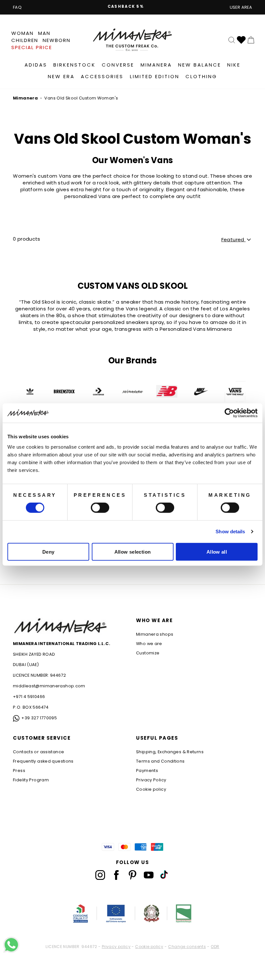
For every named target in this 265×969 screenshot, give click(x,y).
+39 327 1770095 (39, 718)
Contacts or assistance (38, 752)
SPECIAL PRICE (31, 47)
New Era (61, 76)
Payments (147, 770)
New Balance (199, 64)
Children (24, 40)
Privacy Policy (151, 780)
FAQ (17, 7)
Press (19, 770)
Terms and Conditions (160, 761)
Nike (233, 64)
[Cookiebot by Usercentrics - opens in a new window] (229, 413)
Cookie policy (151, 789)
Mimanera (156, 64)
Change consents (187, 946)
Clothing (201, 76)
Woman (22, 33)
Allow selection (132, 551)
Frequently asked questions (43, 761)
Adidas (36, 64)
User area (241, 7)
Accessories (102, 76)
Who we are (149, 643)
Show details (230, 531)
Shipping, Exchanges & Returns (170, 752)
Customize (147, 653)
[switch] (100, 508)
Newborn (56, 40)
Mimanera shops (154, 634)
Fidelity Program (31, 780)
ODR (215, 946)
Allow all (217, 551)
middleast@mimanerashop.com (49, 686)
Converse (118, 64)
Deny (48, 551)
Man (44, 33)
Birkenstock (74, 64)
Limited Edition (154, 76)
